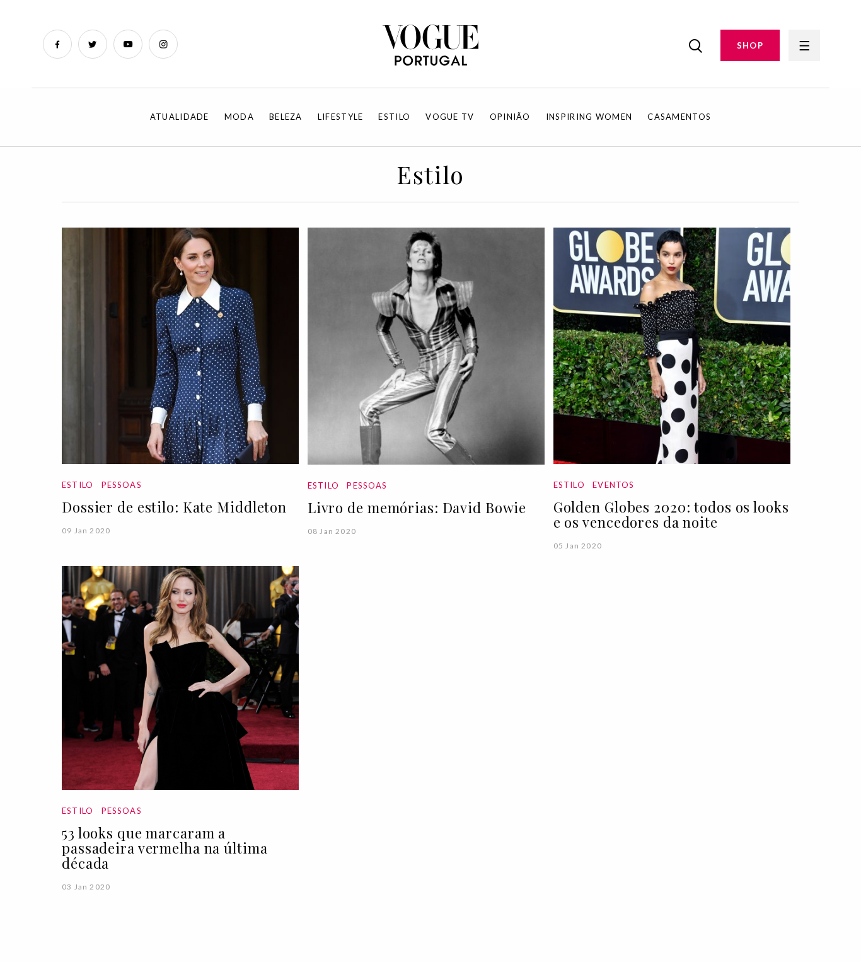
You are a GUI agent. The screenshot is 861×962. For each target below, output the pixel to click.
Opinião (510, 117)
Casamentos (679, 117)
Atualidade (179, 117)
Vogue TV (449, 117)
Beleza (286, 117)
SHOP (750, 45)
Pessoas (121, 485)
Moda (239, 117)
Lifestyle (341, 117)
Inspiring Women (589, 117)
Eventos (613, 485)
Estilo (394, 117)
